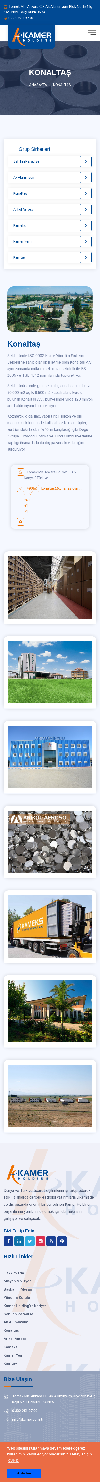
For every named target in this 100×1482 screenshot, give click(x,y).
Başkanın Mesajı (18, 1289)
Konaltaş (20, 193)
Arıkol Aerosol (23, 209)
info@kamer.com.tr (27, 1419)
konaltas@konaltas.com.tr (62, 488)
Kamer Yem (22, 241)
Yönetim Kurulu (17, 1297)
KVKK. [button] (13, 1461)
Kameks (19, 225)
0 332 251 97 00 (21, 18)
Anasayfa (38, 85)
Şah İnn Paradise (26, 161)
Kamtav (19, 257)
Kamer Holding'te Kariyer (25, 1306)
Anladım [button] (24, 1473)
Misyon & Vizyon (18, 1281)
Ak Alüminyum (24, 177)
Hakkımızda (14, 1273)
